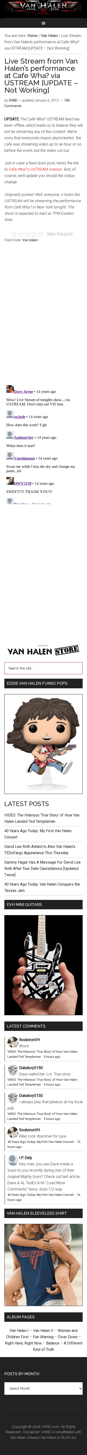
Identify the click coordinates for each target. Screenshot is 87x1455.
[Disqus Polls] (43, 316)
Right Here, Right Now (23, 1343)
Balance (52, 1343)
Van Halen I (19, 1330)
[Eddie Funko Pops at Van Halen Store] (43, 792)
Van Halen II (43, 1330)
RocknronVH (29, 1039)
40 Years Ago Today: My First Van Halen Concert (40, 1142)
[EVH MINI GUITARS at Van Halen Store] (43, 1014)
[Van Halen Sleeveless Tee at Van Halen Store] (43, 1304)
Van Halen (30, 240)
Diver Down (68, 1337)
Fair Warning (43, 1337)
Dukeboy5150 (31, 1068)
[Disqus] (43, 443)
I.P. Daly (25, 1157)
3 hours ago (52, 1056)
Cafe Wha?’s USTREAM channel (35, 169)
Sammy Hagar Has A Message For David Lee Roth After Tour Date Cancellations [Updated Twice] (42, 868)
